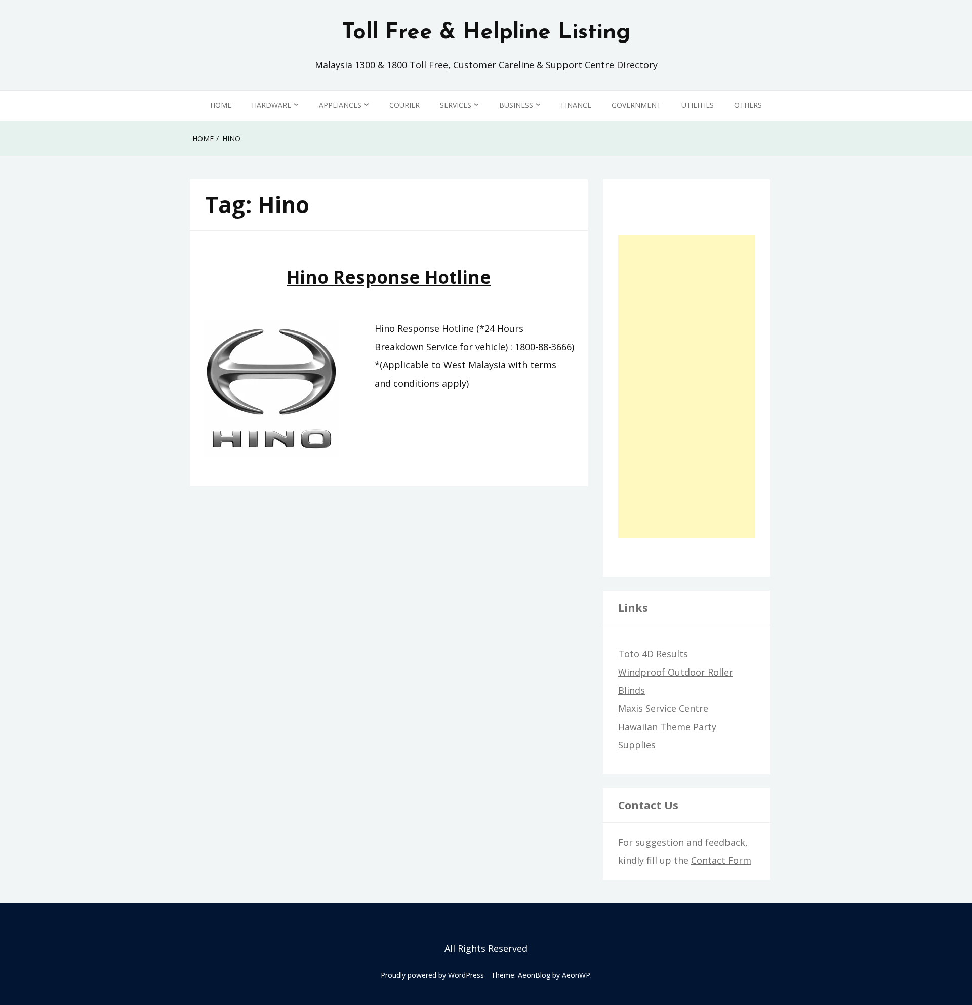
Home (220, 105)
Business (516, 105)
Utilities (697, 105)
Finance (576, 105)
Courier (404, 105)
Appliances (340, 105)
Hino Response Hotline (389, 277)
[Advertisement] (686, 386)
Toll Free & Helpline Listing (486, 33)
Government (636, 105)
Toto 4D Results (653, 654)
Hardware (271, 105)
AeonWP (576, 975)
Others (748, 105)
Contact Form (721, 860)
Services (455, 105)
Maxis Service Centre (663, 708)
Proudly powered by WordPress (432, 975)
